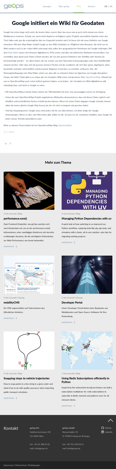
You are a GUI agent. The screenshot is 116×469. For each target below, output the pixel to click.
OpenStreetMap (93, 77)
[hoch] (110, 420)
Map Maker (13, 52)
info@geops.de (73, 448)
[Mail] (10, 143)
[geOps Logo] (14, 6)
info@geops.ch (41, 448)
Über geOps (64, 6)
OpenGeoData (65, 125)
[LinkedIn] (6, 143)
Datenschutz (21, 465)
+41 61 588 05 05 (42, 444)
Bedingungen (34, 465)
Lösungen (47, 6)
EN (111, 6)
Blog (79, 6)
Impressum (9, 465)
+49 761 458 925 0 (74, 444)
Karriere (91, 6)
